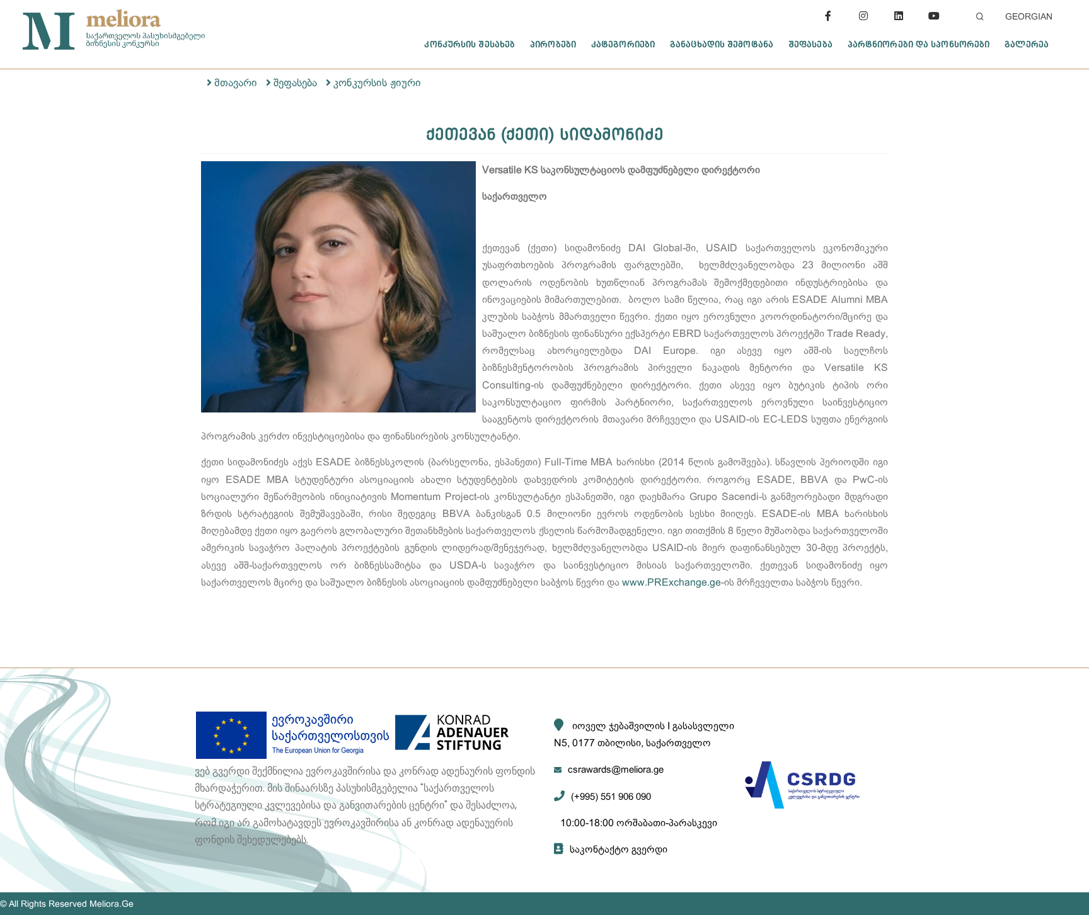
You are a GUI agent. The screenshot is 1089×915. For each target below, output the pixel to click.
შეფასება (810, 44)
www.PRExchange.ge (671, 582)
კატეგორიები (623, 44)
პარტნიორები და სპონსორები (919, 44)
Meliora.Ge (111, 904)
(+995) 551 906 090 (611, 796)
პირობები (553, 44)
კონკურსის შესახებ (469, 44)
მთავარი (235, 83)
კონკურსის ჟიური (377, 83)
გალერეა (1027, 44)
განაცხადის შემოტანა (721, 44)
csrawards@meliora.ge (616, 769)
